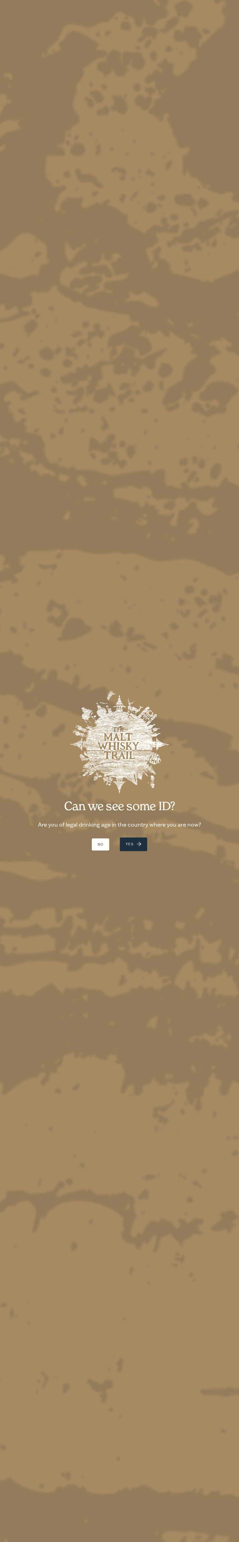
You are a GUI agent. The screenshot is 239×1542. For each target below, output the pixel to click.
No (101, 844)
